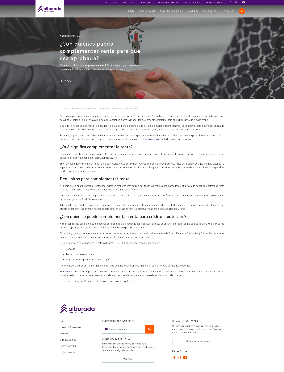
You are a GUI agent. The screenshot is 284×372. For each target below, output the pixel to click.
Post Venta (147, 2)
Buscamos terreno (168, 2)
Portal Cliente (214, 2)
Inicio (131, 11)
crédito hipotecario (150, 139)
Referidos (192, 11)
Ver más (128, 359)
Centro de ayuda (192, 2)
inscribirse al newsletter (118, 321)
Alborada (67, 271)
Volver (68, 81)
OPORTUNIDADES (147, 11)
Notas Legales (67, 352)
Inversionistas (129, 2)
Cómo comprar (211, 11)
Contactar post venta (198, 341)
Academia (229, 11)
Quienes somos (68, 339)
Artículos (110, 2)
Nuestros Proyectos (171, 11)
